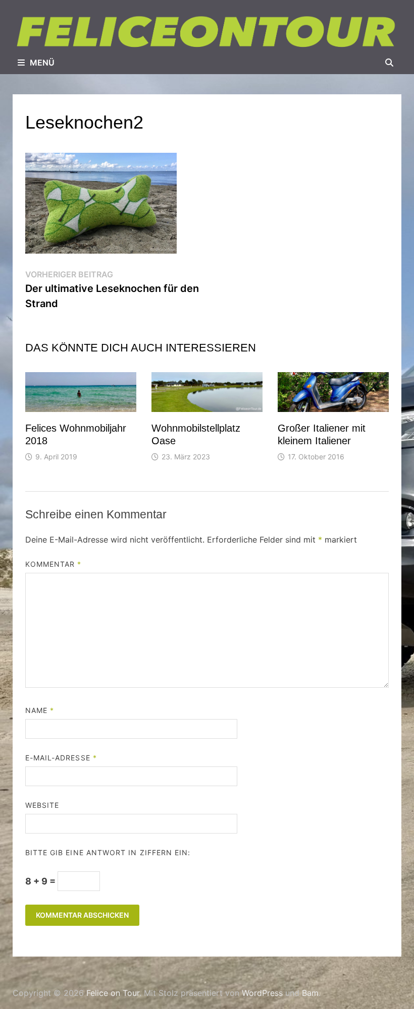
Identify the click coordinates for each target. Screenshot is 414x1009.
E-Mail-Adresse (61, 757)
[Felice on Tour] (207, 32)
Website (42, 805)
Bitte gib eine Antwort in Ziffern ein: (108, 852)
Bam (310, 993)
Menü (42, 62)
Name (39, 710)
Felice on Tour (112, 993)
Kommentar (53, 564)
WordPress (262, 993)
